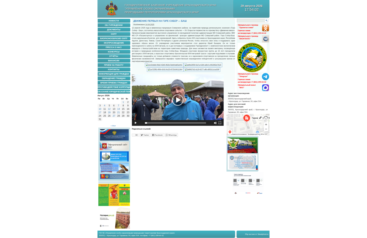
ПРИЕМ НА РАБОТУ (113, 65)
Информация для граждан (114, 74)
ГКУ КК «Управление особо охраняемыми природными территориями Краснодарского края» (137, 233)
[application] (178, 100)
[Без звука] (215, 123)
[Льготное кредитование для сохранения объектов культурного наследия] (114, 228)
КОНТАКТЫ (113, 69)
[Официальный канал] (265, 91)
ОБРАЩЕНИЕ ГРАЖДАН (113, 78)
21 (118, 112)
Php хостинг (250, 234)
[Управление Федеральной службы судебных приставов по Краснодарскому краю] (242, 153)
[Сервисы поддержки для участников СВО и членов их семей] (248, 194)
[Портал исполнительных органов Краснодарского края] (114, 179)
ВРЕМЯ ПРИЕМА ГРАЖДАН (113, 83)
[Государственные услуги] (114, 141)
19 (109, 112)
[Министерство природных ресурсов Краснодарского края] (114, 173)
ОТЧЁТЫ (113, 56)
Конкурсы (114, 52)
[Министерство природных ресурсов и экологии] (114, 162)
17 (100, 112)
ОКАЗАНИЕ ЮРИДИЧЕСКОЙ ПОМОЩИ (113, 91)
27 (114, 116)
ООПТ (114, 34)
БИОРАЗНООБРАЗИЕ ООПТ (113, 38)
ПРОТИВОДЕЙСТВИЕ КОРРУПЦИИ (113, 87)
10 (100, 109)
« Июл (113, 126)
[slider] (175, 123)
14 (118, 109)
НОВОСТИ (114, 21)
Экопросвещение (114, 43)
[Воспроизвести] (135, 123)
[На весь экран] (219, 123)
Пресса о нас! (114, 47)
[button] (178, 100)
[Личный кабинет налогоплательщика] (242, 170)
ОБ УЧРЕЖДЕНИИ (114, 25)
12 (109, 109)
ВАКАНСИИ (113, 60)
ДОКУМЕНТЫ (113, 29)
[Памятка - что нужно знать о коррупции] (114, 205)
